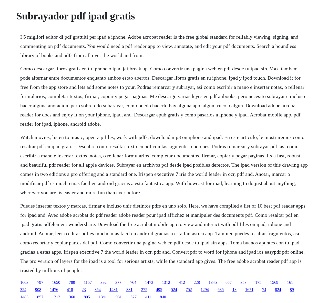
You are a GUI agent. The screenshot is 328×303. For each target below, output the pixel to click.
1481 (113, 289)
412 (182, 282)
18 (234, 289)
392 (103, 282)
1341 (103, 297)
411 (148, 297)
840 (163, 297)
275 (144, 289)
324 (23, 289)
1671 (249, 289)
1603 (24, 282)
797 (40, 282)
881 (129, 289)
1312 (166, 282)
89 (292, 289)
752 (189, 289)
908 (38, 289)
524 (174, 289)
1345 (213, 282)
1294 (205, 289)
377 (118, 282)
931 (119, 297)
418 (70, 289)
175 (258, 282)
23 (84, 289)
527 (133, 297)
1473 (149, 282)
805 (87, 297)
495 (159, 289)
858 (243, 282)
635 (221, 289)
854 (98, 289)
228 (197, 282)
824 (278, 289)
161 (290, 282)
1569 (274, 282)
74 (264, 289)
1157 (88, 282)
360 (72, 297)
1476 (54, 289)
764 (133, 282)
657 (228, 282)
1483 (24, 297)
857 (40, 297)
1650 (56, 282)
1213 (56, 297)
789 (72, 282)
